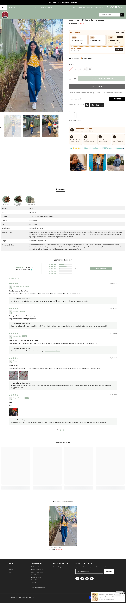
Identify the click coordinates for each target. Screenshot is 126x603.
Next (123, 162)
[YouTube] (92, 578)
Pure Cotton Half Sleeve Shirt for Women (58, 547)
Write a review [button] (101, 268)
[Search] (111, 15)
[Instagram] (82, 578)
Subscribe (117, 99)
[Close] (124, 592)
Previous (71, 162)
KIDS (20, 7)
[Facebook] (77, 578)
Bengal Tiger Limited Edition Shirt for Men (110, 596)
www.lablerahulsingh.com (52, 351)
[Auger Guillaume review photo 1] (13, 412)
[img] (13, 284)
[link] (74, 79)
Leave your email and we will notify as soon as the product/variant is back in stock (96, 94)
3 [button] (63, 430)
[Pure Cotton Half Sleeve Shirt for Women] (63, 526)
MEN (3, 7)
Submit (109, 571)
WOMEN (12, 7)
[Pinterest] (87, 578)
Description (60, 189)
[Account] (107, 7)
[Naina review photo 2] (23, 375)
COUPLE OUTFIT (31, 7)
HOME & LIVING (46, 7)
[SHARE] (70, 79)
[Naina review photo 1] (13, 375)
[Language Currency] (122, 7)
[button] (62, 126)
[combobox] (109, 15)
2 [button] (60, 430)
